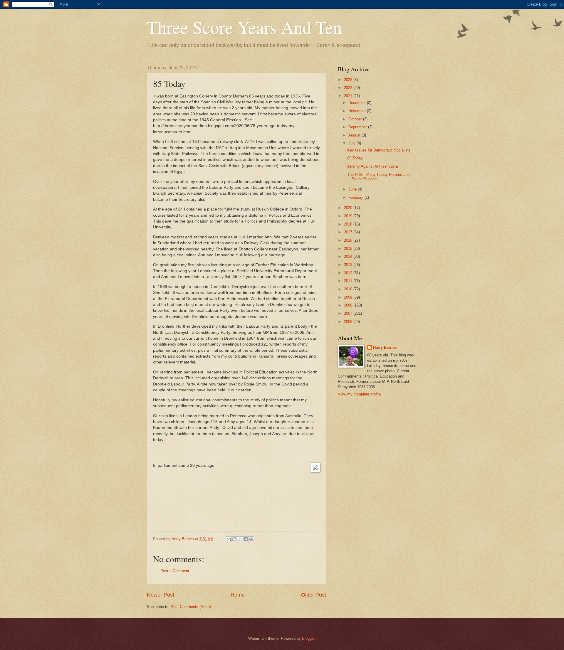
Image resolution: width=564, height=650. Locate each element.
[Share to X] (240, 539)
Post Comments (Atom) (191, 606)
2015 (348, 248)
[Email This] (229, 539)
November (357, 111)
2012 (348, 273)
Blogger (308, 638)
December (357, 102)
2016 (348, 240)
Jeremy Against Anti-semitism (372, 166)
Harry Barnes (385, 347)
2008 (348, 305)
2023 (348, 80)
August (355, 135)
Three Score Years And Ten (244, 27)
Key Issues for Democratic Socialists (379, 150)
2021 (348, 96)
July (352, 143)
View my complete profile (359, 394)
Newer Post (160, 595)
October (355, 119)
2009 (348, 297)
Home (238, 595)
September (358, 127)
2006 (348, 321)
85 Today (355, 158)
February (356, 197)
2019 (348, 216)
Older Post (313, 595)
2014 (348, 256)
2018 (348, 224)
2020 (348, 208)
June (353, 189)
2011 (348, 281)
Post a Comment (174, 571)
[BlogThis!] (234, 539)
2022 (348, 87)
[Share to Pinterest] (251, 539)
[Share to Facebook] (246, 539)
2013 (348, 264)
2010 (348, 289)
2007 (348, 313)
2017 (348, 232)
